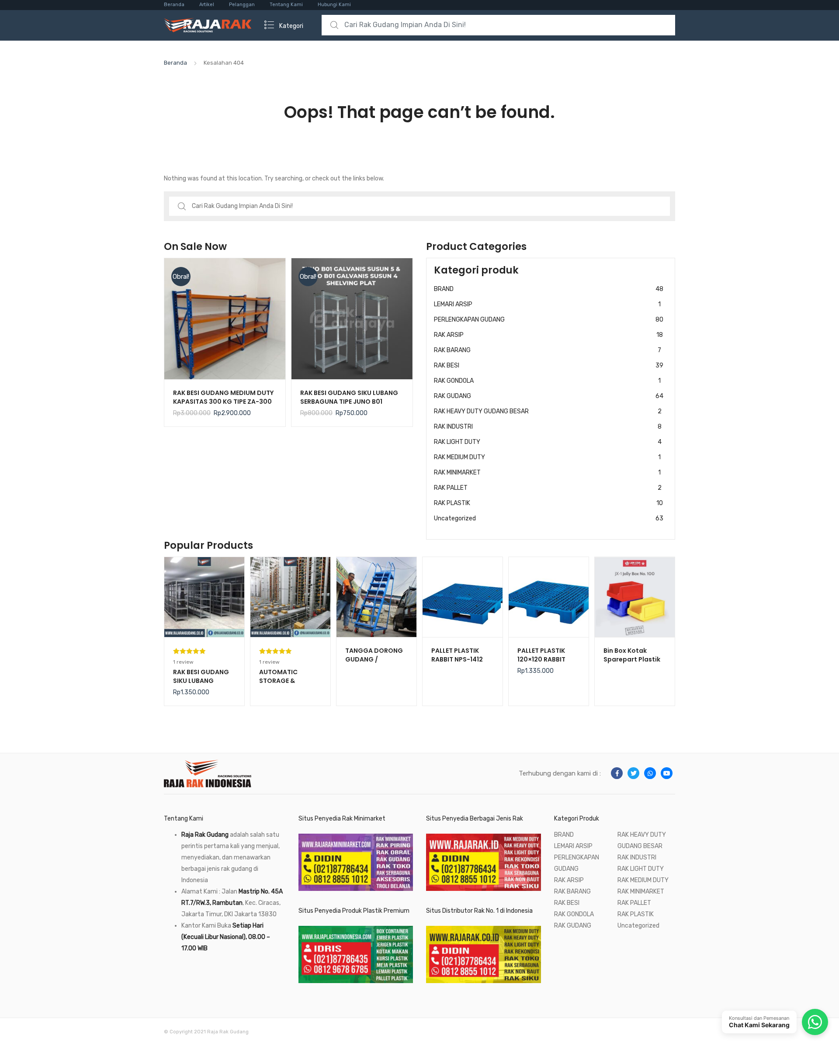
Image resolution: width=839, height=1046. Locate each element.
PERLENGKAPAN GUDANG (548, 319)
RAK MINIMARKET (547, 472)
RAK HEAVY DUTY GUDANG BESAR (548, 411)
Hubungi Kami (334, 4)
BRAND (548, 289)
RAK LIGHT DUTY (548, 442)
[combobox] (498, 25)
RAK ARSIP (548, 335)
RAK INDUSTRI (548, 426)
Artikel (206, 4)
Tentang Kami (286, 4)
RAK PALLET (548, 488)
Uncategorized (548, 518)
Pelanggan (242, 4)
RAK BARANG (547, 350)
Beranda (174, 4)
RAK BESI (548, 365)
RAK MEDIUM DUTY (547, 457)
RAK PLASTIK (548, 503)
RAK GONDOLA (547, 380)
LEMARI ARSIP (547, 304)
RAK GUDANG (548, 396)
